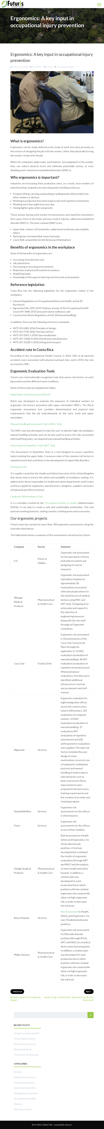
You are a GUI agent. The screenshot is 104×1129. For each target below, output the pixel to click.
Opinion (18, 1103)
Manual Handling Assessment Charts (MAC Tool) (36, 423)
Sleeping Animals (23, 1049)
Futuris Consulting (20, 67)
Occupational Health (65, 67)
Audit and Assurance (25, 1077)
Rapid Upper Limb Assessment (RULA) (30, 394)
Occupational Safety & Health (61, 502)
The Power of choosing (26, 1054)
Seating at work (18, 466)
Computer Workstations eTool (26, 496)
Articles (49, 67)
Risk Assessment (69, 911)
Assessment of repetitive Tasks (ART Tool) (32, 445)
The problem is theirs (25, 1038)
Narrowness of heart (25, 1044)
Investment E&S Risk (25, 1087)
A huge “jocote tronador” (27, 1033)
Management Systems (25, 1093)
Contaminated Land (24, 1082)
